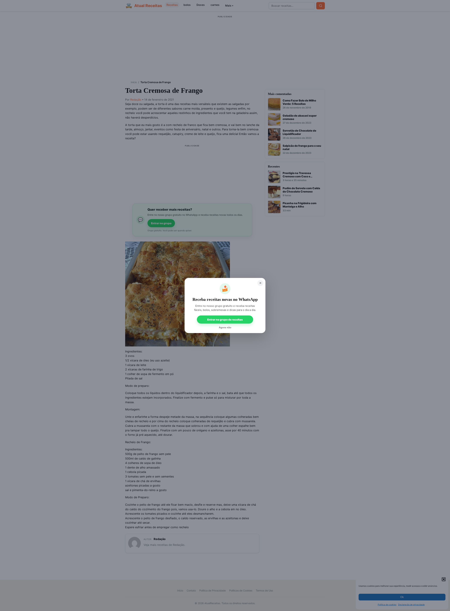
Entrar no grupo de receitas (225, 319)
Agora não (225, 327)
